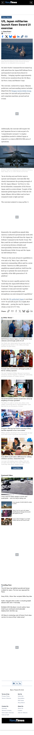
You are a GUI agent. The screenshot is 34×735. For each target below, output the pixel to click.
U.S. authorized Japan (16, 299)
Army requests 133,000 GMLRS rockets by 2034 (22, 502)
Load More (17, 468)
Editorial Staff (5, 715)
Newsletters (21, 698)
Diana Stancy (7, 31)
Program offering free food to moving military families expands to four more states (16, 429)
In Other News (6, 318)
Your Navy (6, 17)
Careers (20, 710)
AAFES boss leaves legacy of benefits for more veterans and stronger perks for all (16, 340)
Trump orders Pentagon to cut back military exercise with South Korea (21, 519)
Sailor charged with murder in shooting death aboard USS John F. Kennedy (16, 602)
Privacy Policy (6, 696)
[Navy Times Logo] (11, 2)
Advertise (4, 708)
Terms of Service (6, 698)
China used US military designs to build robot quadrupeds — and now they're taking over (14, 497)
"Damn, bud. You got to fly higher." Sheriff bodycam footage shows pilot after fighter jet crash (21, 512)
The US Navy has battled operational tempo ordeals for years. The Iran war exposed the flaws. (15, 590)
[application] (17, 486)
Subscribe (20, 696)
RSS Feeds (21, 700)
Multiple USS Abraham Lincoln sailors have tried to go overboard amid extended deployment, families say (15, 609)
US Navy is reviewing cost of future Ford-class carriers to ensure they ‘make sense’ (16, 616)
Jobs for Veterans (22, 712)
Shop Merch (21, 702)
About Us (20, 708)
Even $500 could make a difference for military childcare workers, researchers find (16, 458)
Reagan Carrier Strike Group (21, 91)
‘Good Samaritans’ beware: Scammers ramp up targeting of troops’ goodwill (16, 399)
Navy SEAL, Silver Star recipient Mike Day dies (16, 596)
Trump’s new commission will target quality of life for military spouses (16, 370)
